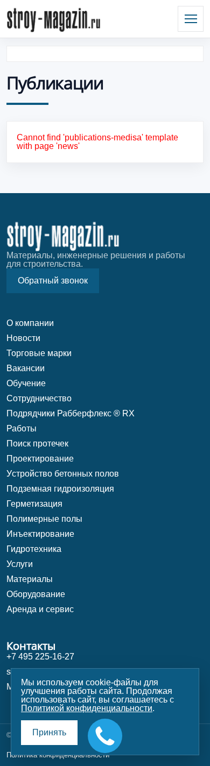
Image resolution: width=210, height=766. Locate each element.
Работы (21, 428)
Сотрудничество (39, 398)
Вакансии (25, 368)
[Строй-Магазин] (53, 18)
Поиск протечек (37, 443)
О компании (30, 323)
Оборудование (35, 594)
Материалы (29, 579)
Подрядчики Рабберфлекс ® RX (70, 413)
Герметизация (34, 503)
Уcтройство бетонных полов (62, 473)
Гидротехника (33, 549)
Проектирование (40, 458)
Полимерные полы (44, 518)
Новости (23, 338)
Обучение (26, 383)
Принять (49, 732)
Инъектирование (40, 533)
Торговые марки (39, 353)
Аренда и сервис (40, 609)
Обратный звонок (53, 280)
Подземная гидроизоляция (60, 488)
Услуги (19, 564)
